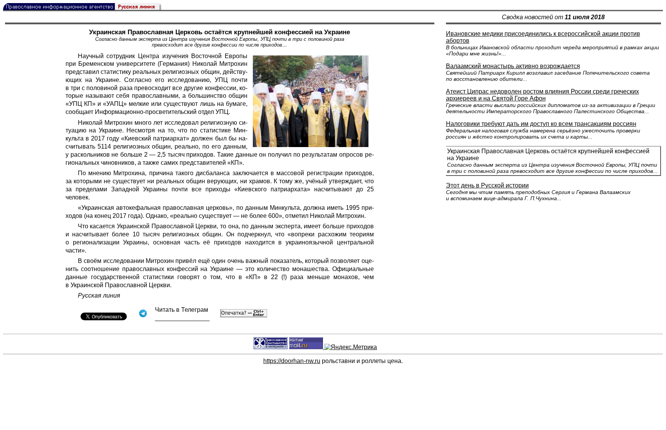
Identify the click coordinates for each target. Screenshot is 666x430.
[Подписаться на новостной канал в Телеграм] (182, 318)
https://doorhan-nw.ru (291, 361)
